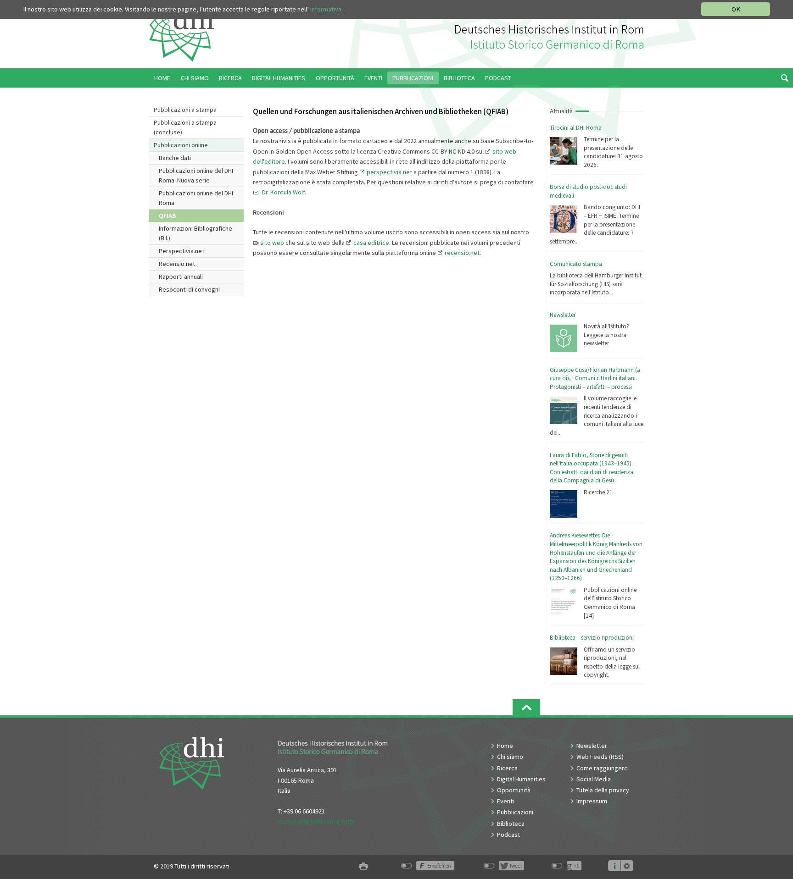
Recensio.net (177, 264)
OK (736, 9)
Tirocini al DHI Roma (576, 128)
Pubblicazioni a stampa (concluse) (185, 127)
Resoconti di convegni (189, 289)
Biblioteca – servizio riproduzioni (592, 637)
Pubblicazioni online (181, 145)
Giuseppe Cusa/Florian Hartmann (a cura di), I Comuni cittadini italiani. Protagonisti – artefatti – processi (595, 378)
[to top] (526, 707)
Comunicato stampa (576, 264)
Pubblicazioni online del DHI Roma (196, 198)
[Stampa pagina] (363, 866)
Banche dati (175, 158)
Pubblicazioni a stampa (185, 109)
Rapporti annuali (181, 276)
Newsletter (562, 315)
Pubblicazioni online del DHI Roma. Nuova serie (196, 175)
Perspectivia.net (181, 251)
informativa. (326, 9)
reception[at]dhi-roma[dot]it (316, 821)
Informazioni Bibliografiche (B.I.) (195, 233)
